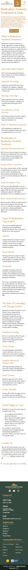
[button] (24, 2)
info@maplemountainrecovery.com (12, 518)
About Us (5, 526)
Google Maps (6, 512)
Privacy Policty (7, 535)
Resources (5, 531)
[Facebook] (10, 491)
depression (4, 206)
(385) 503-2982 (7, 502)
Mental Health (14, 17)
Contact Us (6, 528)
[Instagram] (18, 491)
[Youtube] (14, 491)
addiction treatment (8, 23)
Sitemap (5, 533)
